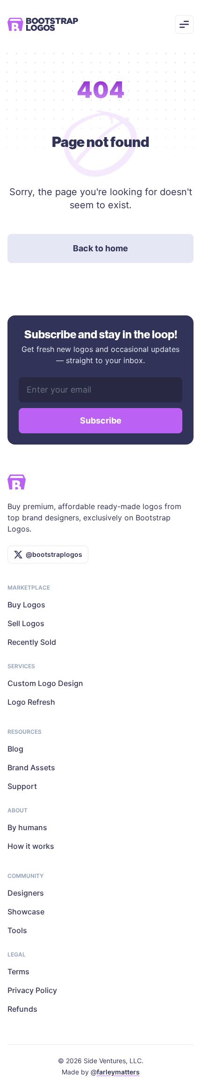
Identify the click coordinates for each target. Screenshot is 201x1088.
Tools (17, 930)
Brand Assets (31, 767)
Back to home (100, 248)
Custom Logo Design (45, 683)
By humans (27, 827)
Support (22, 786)
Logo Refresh (31, 702)
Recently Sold (31, 642)
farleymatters (118, 1072)
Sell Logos (25, 623)
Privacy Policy (32, 990)
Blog (15, 748)
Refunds (22, 1009)
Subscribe (101, 420)
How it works (30, 846)
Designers (25, 893)
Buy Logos (26, 604)
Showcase (25, 911)
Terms (18, 971)
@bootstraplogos (54, 554)
